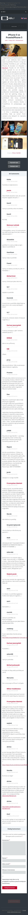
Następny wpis (14, 166)
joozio (9, 190)
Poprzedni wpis (14, 162)
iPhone (14, 153)
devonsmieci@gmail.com (9, 796)
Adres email (6, 864)
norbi (6, 40)
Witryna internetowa (8, 870)
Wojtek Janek (12, 574)
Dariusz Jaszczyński (14, 325)
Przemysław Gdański (14, 483)
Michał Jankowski (13, 665)
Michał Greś (11, 276)
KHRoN (9, 338)
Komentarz (6, 840)
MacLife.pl (5, 68)
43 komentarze (19, 40)
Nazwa (4, 858)
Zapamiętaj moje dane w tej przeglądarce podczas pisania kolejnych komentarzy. (14, 881)
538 (8, 349)
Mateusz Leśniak (13, 225)
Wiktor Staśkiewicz (14, 689)
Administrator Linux (16, 912)
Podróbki (18, 153)
